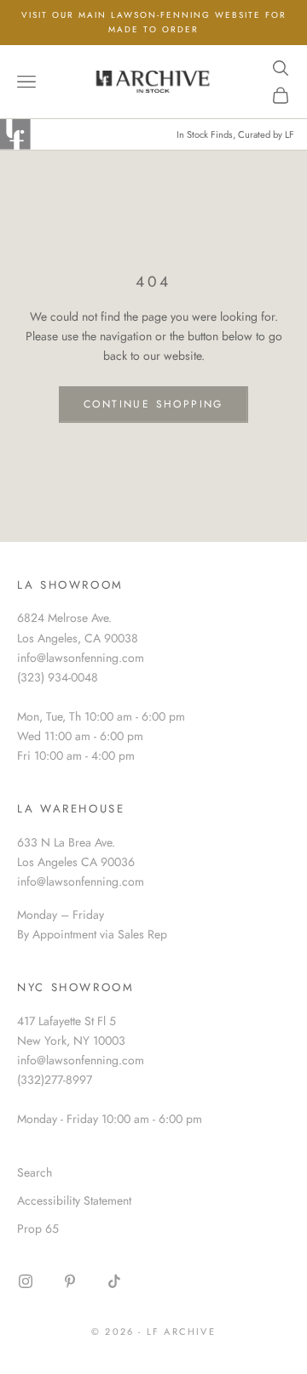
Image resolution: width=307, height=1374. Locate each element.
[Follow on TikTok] (114, 1281)
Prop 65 (38, 1228)
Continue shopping (153, 404)
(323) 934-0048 (57, 677)
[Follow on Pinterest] (69, 1281)
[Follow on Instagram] (25, 1281)
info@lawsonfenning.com (80, 657)
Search (34, 1172)
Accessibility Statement (74, 1200)
